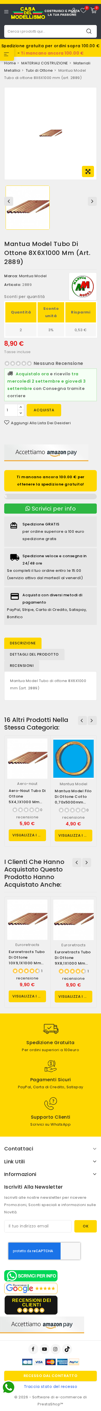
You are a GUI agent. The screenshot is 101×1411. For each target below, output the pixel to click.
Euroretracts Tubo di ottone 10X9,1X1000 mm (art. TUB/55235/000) (27, 963)
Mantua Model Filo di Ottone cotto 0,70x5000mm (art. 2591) (73, 799)
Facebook (34, 1349)
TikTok (67, 1349)
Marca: (11, 276)
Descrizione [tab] (23, 643)
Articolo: (12, 284)
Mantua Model (33, 276)
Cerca (89, 31)
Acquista (44, 410)
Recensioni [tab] (22, 665)
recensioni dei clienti (31, 1302)
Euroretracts (27, 944)
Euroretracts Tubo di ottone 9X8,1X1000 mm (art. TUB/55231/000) (73, 963)
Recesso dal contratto (51, 1375)
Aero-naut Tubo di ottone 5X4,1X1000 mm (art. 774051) (27, 799)
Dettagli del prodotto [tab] (34, 654)
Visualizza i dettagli (29, 835)
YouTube (45, 1349)
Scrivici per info (53, 509)
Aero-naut (27, 783)
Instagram (56, 1349)
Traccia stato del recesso (50, 1386)
